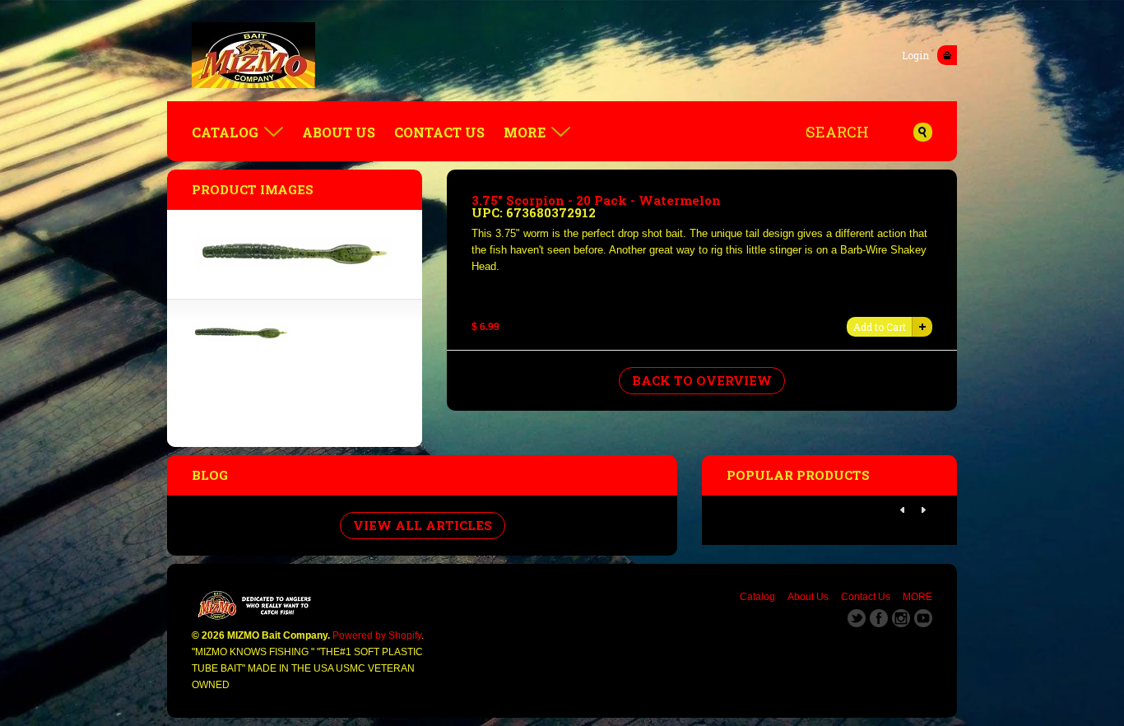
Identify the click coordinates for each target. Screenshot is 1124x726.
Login (915, 55)
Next (923, 510)
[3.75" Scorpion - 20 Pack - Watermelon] (241, 337)
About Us (338, 132)
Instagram (901, 618)
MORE (525, 132)
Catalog (225, 132)
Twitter (857, 618)
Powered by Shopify (376, 635)
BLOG (210, 475)
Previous (903, 510)
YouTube (923, 618)
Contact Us (439, 132)
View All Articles (422, 525)
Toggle (947, 55)
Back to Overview (702, 380)
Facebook (879, 618)
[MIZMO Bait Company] (562, 55)
